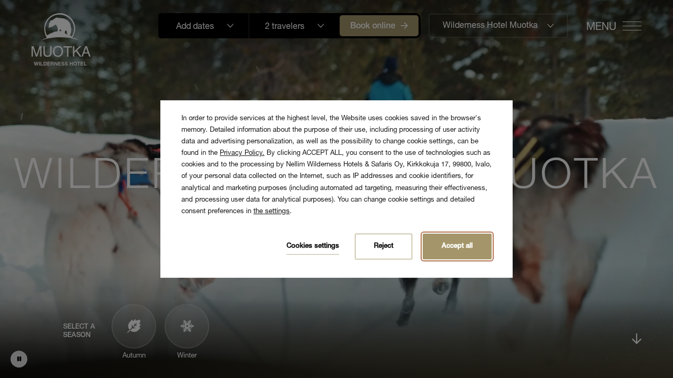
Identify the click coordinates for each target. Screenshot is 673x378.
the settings (271, 211)
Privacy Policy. (242, 153)
